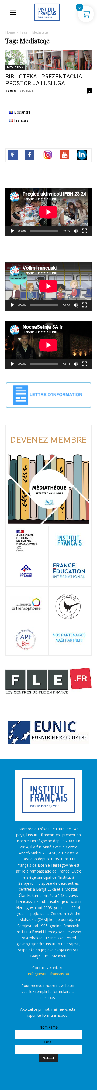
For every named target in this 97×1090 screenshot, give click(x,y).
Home (10, 32)
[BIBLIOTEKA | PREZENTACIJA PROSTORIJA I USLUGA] (48, 60)
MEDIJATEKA (15, 67)
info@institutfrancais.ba (48, 973)
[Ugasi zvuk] (76, 231)
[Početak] (12, 231)
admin (10, 90)
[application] (48, 212)
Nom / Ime (48, 1027)
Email (48, 1042)
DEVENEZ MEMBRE (48, 440)
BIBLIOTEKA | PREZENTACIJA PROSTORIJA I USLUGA (43, 80)
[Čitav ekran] (84, 231)
